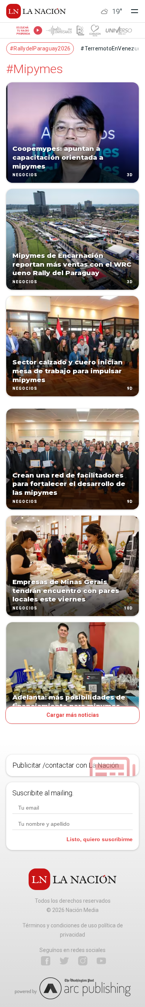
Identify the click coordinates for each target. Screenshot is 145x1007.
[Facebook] (45, 961)
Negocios (24, 175)
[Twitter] (64, 961)
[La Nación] (36, 11)
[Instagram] (83, 961)
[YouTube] (101, 961)
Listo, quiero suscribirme (100, 839)
